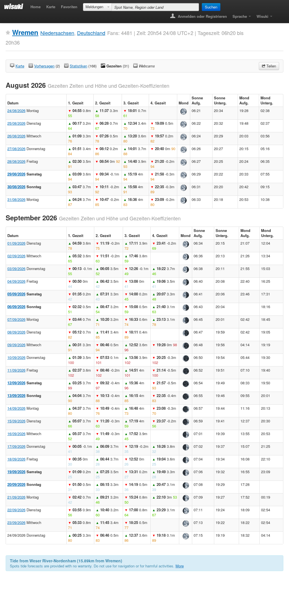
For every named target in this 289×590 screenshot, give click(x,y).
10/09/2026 (16, 357)
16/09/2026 (16, 433)
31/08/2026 (16, 199)
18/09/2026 (16, 459)
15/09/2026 (16, 421)
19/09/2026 (16, 471)
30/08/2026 (16, 186)
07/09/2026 (16, 319)
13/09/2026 (16, 395)
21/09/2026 (16, 497)
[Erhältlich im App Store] (279, 14)
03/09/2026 (16, 268)
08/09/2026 (16, 332)
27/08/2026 (16, 148)
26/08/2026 (16, 136)
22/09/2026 (16, 509)
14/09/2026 (16, 408)
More (180, 566)
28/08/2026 (16, 161)
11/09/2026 (16, 370)
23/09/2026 (16, 522)
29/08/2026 (16, 174)
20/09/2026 (16, 484)
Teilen (270, 66)
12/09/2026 (16, 382)
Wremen (25, 32)
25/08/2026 (16, 123)
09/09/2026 (16, 344)
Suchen (211, 7)
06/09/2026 (16, 306)
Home (35, 6)
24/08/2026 (16, 110)
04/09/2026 (16, 281)
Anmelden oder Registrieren (202, 16)
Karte (50, 6)
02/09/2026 (16, 255)
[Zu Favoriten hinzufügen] (8, 32)
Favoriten (69, 6)
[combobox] (97, 7)
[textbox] (155, 7)
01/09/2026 (16, 243)
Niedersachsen (57, 32)
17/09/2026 (16, 446)
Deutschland (91, 32)
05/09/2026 (16, 294)
